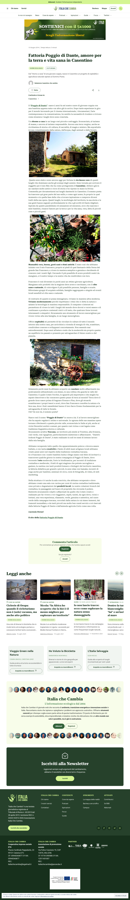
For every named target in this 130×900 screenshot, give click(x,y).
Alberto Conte (11, 634)
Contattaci (45, 807)
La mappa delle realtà (91, 799)
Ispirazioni (66, 807)
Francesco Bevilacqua (81, 634)
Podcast (65, 803)
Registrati (65, 549)
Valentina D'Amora (46, 634)
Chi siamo (45, 799)
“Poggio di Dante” (39, 105)
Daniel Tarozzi (112, 634)
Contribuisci (108, 799)
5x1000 (106, 803)
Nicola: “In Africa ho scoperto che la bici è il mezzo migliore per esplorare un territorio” (54, 610)
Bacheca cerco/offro (91, 803)
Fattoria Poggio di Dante (51, 517)
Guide (64, 816)
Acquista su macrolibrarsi (24, 671)
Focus (64, 812)
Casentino (32, 99)
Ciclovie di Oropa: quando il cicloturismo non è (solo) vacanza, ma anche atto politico (21, 610)
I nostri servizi (46, 803)
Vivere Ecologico (36, 68)
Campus (86, 807)
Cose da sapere (68, 799)
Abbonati (58, 726)
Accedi (113, 8)
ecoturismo (51, 68)
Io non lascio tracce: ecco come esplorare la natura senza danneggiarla (88, 610)
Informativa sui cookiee (47, 896)
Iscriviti (65, 778)
